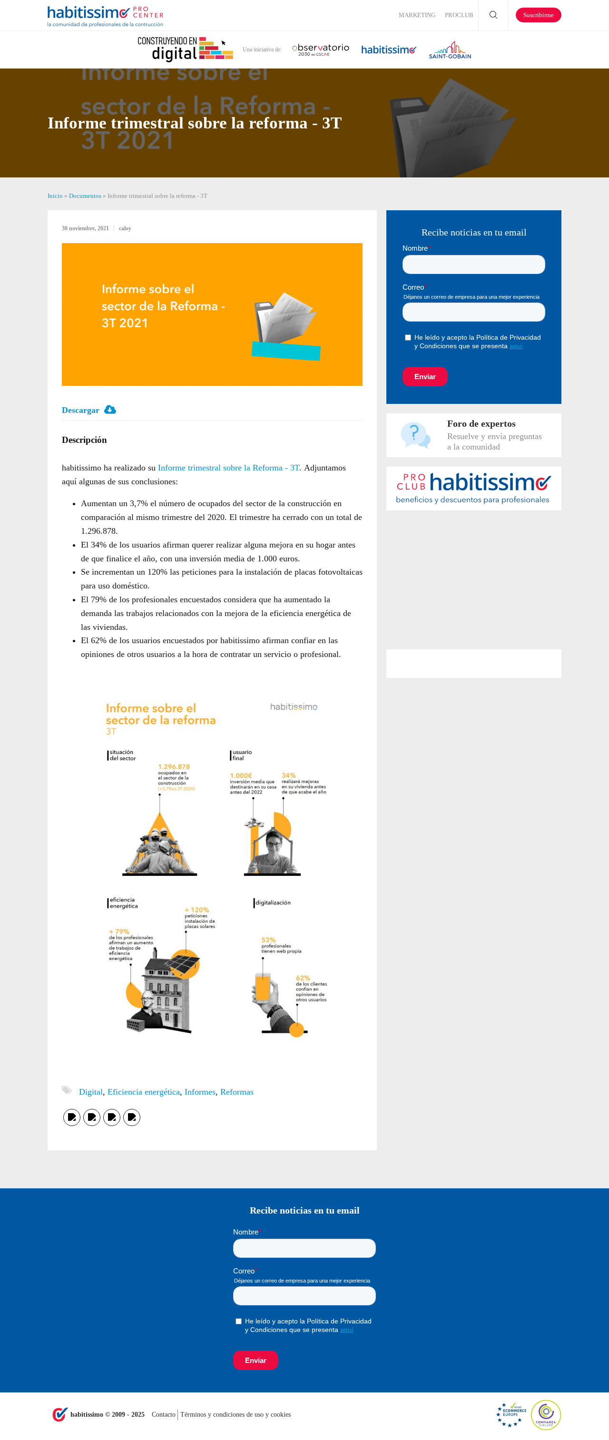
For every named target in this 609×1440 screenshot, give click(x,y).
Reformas (237, 1092)
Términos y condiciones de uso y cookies (235, 1414)
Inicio (55, 195)
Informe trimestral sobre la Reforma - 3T (228, 467)
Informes (200, 1092)
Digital (91, 1092)
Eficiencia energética (144, 1092)
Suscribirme (538, 15)
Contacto (164, 1414)
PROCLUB (459, 15)
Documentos (85, 195)
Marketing (417, 15)
